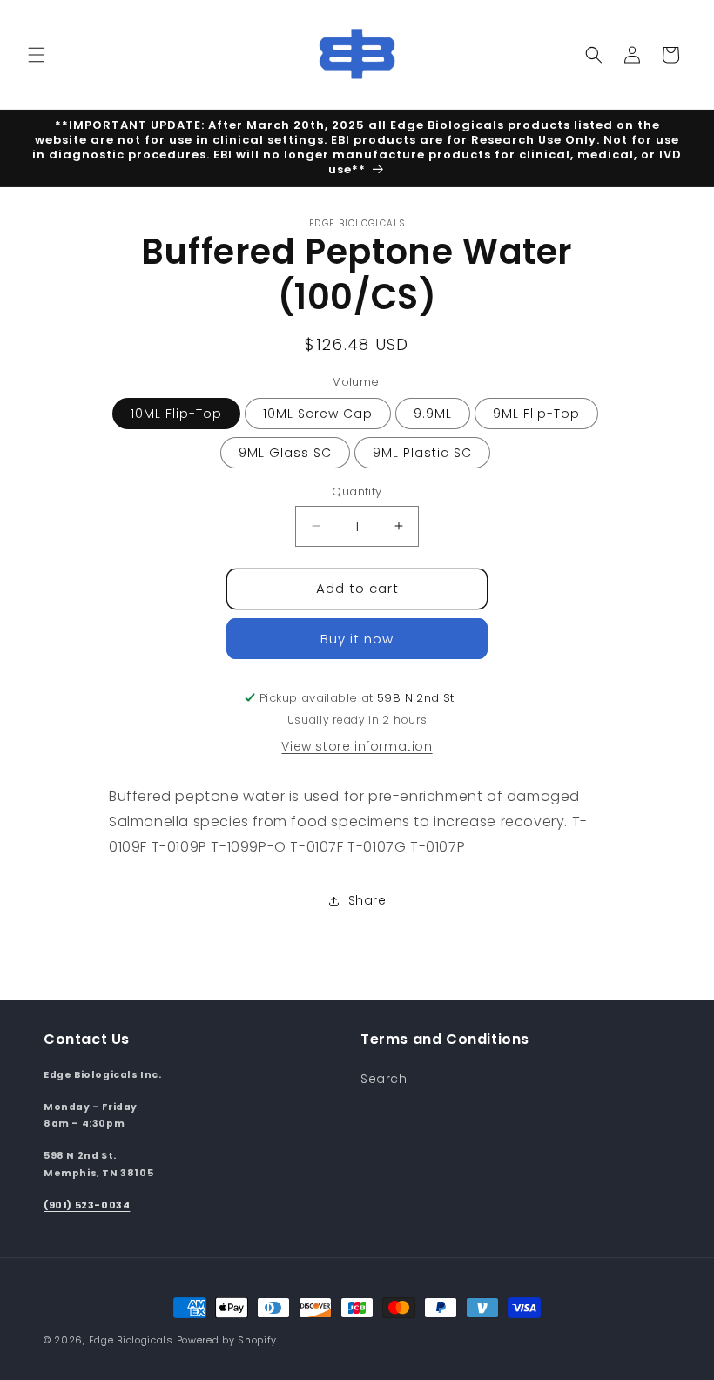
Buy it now (357, 638)
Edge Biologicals (131, 1340)
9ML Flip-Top (536, 413)
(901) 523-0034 (87, 1205)
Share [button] (367, 900)
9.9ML (433, 413)
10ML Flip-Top (176, 413)
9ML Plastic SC (422, 452)
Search (384, 1078)
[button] (36, 55)
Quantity (356, 491)
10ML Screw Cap (318, 413)
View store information (356, 746)
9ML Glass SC (285, 452)
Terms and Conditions (444, 1039)
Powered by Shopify (227, 1340)
